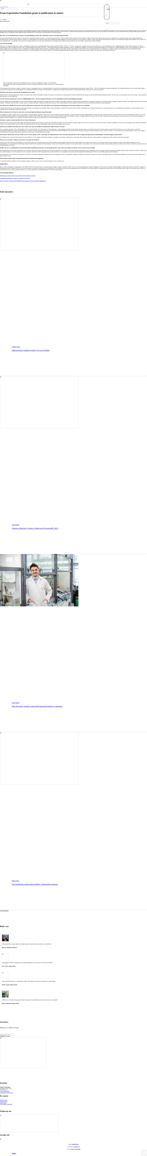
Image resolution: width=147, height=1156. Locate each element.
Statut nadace (3, 1103)
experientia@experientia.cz (6, 1092)
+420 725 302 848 (4, 1091)
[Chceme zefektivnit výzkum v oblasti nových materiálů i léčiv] (39, 428)
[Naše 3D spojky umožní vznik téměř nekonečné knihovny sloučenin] (39, 606)
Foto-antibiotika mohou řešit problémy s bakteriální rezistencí (35, 884)
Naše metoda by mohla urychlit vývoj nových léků (30, 350)
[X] (0, 1139)
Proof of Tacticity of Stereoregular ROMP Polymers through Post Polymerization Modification (23, 181)
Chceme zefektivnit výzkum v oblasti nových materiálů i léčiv (35, 528)
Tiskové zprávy (3, 1100)
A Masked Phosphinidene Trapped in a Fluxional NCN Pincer (15, 178)
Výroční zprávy (4, 1101)
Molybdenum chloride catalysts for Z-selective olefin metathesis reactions (17, 175)
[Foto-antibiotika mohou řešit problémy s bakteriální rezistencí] (39, 784)
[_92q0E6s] (66, 16)
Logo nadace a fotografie (6, 1104)
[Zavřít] (106, 29)
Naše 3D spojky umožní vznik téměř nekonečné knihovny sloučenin (37, 706)
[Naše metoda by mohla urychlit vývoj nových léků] (39, 250)
